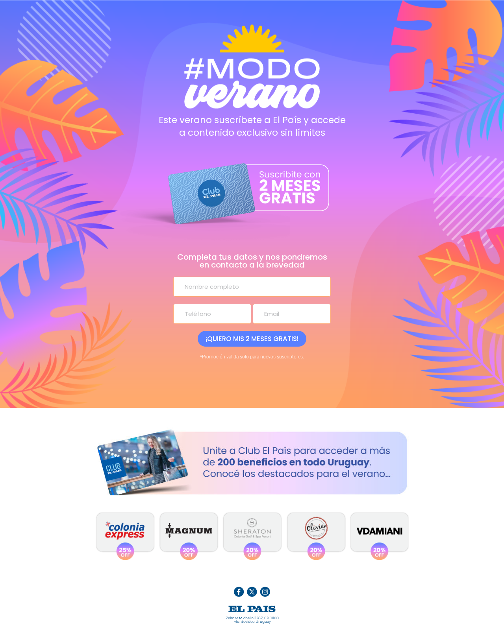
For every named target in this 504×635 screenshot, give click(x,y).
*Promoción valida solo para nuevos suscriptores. (252, 357)
